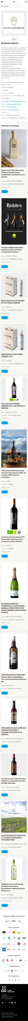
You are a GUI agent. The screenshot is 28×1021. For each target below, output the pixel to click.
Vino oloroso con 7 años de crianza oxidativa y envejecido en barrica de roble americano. (13, 781)
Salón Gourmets (8, 4)
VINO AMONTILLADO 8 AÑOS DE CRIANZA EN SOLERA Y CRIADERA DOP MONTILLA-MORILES (13, 731)
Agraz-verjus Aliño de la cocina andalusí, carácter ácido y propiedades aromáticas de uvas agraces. (13, 173)
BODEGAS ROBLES (5, 6)
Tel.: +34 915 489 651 (6, 998)
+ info (4, 191)
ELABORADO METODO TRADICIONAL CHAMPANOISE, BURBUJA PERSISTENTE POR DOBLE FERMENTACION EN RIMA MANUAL (13, 608)
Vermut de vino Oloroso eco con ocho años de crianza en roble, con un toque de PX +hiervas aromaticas (13, 474)
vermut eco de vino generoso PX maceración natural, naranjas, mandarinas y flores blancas (13, 539)
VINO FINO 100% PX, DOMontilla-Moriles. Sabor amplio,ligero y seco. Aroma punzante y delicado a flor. (14, 678)
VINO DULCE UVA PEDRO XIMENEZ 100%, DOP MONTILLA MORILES (13, 406)
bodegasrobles (11, 107)
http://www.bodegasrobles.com (15, 101)
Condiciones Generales (7, 1016)
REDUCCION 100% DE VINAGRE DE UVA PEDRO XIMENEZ (12, 302)
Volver (14, 39)
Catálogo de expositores (16, 4)
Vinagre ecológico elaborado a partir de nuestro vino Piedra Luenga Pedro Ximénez (12, 250)
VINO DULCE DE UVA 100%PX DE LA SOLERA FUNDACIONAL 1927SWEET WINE (13, 838)
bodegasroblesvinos (14, 104)
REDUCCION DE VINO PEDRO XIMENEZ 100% (12, 355)
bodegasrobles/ (14, 109)
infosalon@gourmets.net (7, 997)
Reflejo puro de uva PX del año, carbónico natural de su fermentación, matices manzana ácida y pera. (13, 887)
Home (2, 4)
